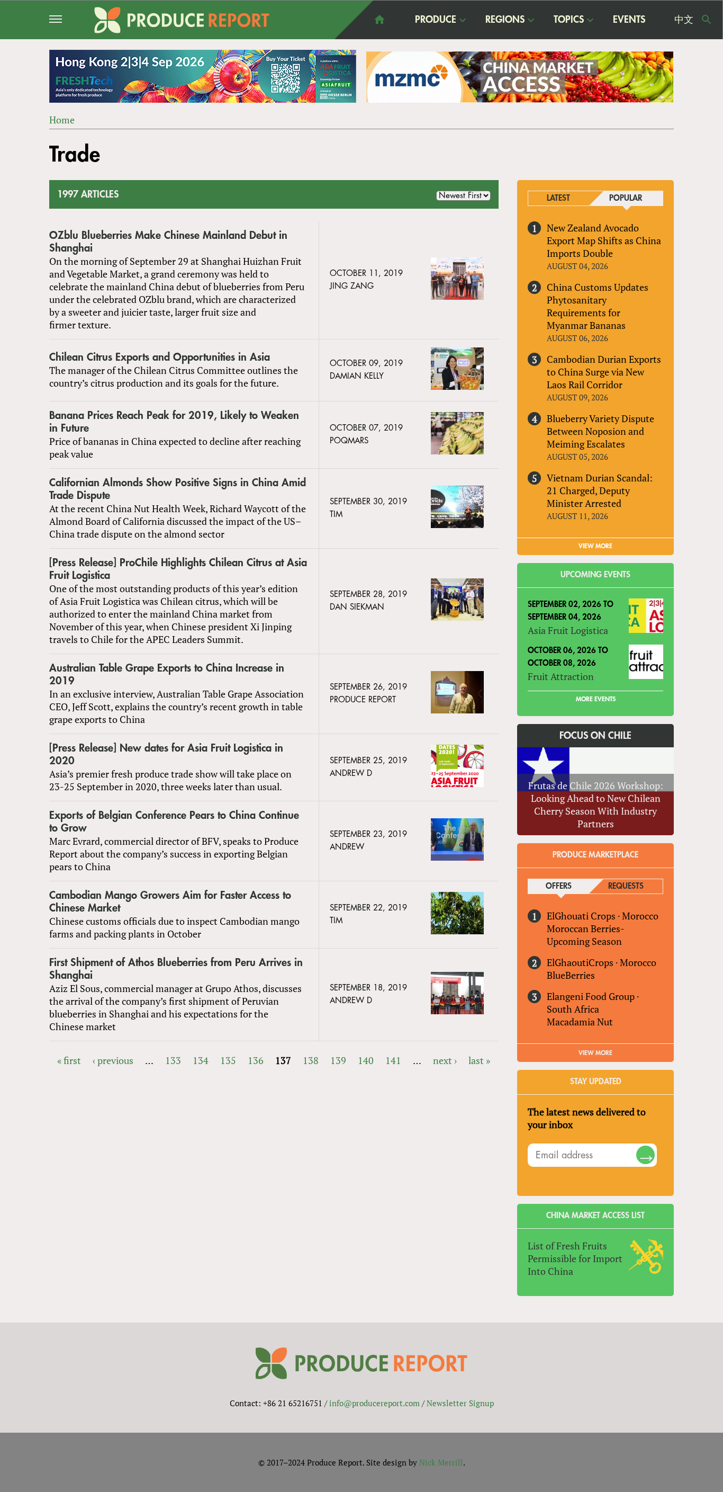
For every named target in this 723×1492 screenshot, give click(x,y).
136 (256, 1060)
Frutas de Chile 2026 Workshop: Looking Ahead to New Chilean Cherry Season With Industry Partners (595, 804)
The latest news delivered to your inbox (587, 1118)
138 (311, 1060)
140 (366, 1060)
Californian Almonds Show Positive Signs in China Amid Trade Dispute (177, 489)
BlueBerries (571, 975)
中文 (683, 19)
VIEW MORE (595, 546)
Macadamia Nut (580, 1021)
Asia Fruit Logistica (568, 630)
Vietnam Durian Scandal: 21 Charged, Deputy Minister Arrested (600, 490)
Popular (625, 198)
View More (595, 1053)
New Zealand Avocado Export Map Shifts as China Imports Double (604, 240)
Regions (505, 20)
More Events (596, 699)
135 (228, 1060)
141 (393, 1060)
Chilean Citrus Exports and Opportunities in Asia (159, 357)
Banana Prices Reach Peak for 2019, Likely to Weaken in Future (174, 422)
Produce (435, 20)
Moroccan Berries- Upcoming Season (585, 935)
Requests (626, 886)
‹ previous (113, 1060)
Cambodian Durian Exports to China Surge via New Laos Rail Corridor (604, 372)
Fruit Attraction (561, 676)
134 (201, 1060)
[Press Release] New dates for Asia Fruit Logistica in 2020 (166, 754)
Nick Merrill (441, 1462)
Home (62, 119)
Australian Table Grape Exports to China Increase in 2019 (166, 674)
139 (338, 1060)
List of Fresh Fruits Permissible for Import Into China (575, 1258)
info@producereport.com (374, 1403)
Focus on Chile (595, 735)
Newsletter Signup (460, 1403)
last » (479, 1060)
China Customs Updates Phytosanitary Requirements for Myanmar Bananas (597, 306)
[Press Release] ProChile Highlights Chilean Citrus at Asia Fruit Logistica (178, 569)
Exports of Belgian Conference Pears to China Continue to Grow (174, 822)
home (379, 19)
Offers (559, 886)
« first (69, 1060)
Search (706, 19)
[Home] (182, 20)
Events (629, 19)
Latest (558, 198)
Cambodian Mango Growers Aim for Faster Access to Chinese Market (170, 902)
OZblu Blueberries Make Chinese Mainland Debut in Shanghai (168, 242)
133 (173, 1060)
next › (445, 1060)
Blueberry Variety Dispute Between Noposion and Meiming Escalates (600, 431)
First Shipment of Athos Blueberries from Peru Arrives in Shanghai (176, 969)
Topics (569, 20)
